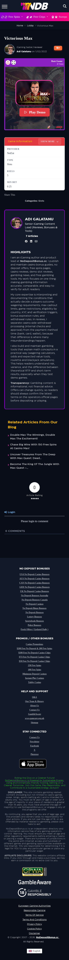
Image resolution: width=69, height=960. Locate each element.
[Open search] (65, 6)
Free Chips (39, 16)
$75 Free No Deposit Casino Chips (34, 657)
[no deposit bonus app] (34, 770)
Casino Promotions (34, 644)
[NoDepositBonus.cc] (34, 6)
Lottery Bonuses (34, 616)
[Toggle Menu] (4, 6)
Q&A (34, 697)
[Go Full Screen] (13, 62)
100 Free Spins (34, 669)
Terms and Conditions (34, 920)
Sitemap (34, 722)
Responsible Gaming (34, 910)
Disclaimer (34, 933)
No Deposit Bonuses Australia (34, 595)
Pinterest (35, 754)
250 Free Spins (34, 665)
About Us (34, 705)
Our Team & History (34, 701)
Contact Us (34, 710)
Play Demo (37, 112)
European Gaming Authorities (34, 906)
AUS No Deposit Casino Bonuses (34, 578)
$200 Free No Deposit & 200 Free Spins (34, 648)
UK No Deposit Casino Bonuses (34, 591)
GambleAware (34, 714)
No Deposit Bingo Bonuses (34, 608)
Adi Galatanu (24, 51)
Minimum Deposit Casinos (34, 674)
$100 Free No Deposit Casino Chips (34, 652)
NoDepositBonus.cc (16, 780)
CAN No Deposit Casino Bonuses (34, 583)
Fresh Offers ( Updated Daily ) (34, 629)
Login (11, 512)
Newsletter (34, 741)
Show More (48, 141)
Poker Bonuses (34, 625)
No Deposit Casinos (35, 604)
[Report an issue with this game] (8, 62)
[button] (34, 93)
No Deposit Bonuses (34, 612)
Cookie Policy (34, 929)
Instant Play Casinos (34, 678)
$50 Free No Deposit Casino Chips (34, 661)
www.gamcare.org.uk (34, 718)
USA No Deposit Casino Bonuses (35, 574)
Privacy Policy (34, 924)
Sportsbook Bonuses (34, 621)
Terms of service (34, 915)
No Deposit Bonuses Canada (35, 600)
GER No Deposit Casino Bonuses (34, 587)
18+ (58, 48)
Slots (41, 201)
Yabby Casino (34, 682)
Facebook (34, 746)
